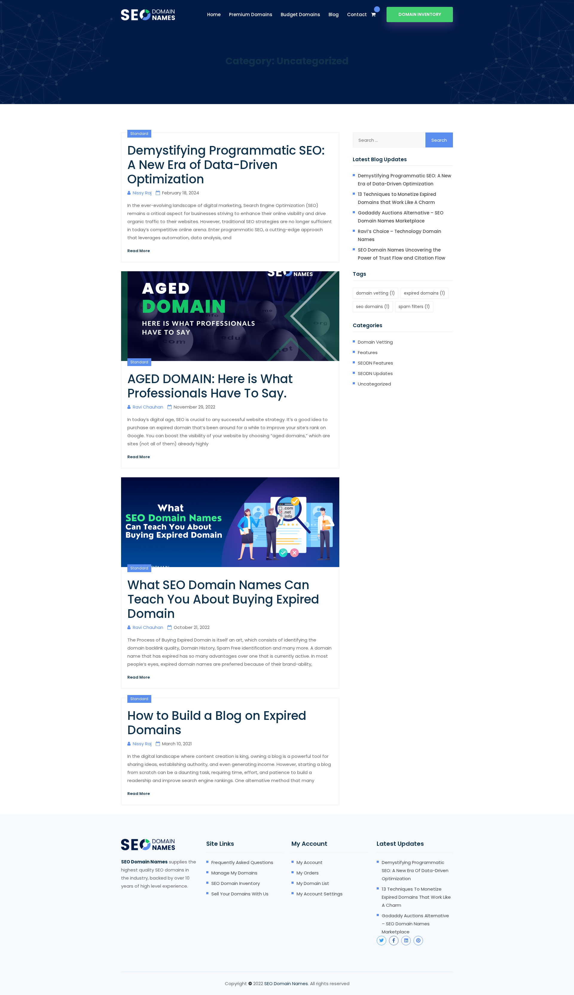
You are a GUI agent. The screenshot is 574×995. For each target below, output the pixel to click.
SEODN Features (375, 363)
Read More (138, 251)
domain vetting (375, 293)
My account (310, 862)
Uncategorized (374, 384)
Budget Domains (300, 14)
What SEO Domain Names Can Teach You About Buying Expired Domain (223, 599)
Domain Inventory (420, 14)
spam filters (414, 307)
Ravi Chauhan (148, 407)
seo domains (373, 307)
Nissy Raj (142, 193)
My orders (308, 873)
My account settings (320, 894)
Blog (334, 14)
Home (214, 14)
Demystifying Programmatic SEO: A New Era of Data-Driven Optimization (226, 164)
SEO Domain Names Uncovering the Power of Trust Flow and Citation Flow (401, 254)
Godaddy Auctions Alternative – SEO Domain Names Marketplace (400, 217)
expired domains (424, 293)
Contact (357, 14)
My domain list (313, 883)
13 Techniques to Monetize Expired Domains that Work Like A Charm (397, 198)
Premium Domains (250, 14)
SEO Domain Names (286, 983)
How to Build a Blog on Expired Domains (216, 722)
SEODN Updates (375, 373)
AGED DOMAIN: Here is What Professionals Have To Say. (210, 386)
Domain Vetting (375, 342)
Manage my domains (234, 873)
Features (368, 352)
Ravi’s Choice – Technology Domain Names (399, 235)
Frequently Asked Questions (242, 862)
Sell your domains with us (239, 894)
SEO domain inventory (235, 883)
